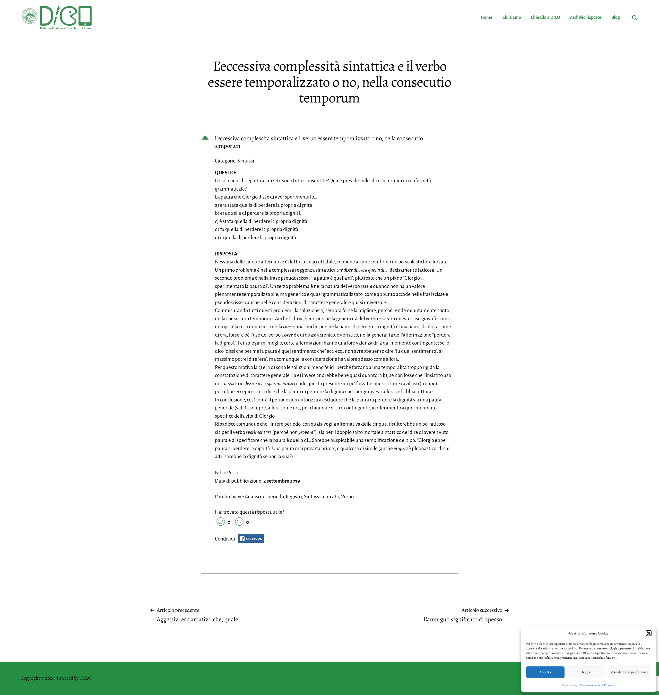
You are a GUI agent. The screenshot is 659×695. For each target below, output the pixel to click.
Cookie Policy (570, 685)
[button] (648, 633)
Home (486, 17)
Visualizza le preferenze (629, 672)
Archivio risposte (585, 17)
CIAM (85, 678)
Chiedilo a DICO (545, 17)
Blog (615, 17)
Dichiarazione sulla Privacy (596, 685)
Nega (586, 672)
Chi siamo (511, 17)
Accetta (545, 672)
